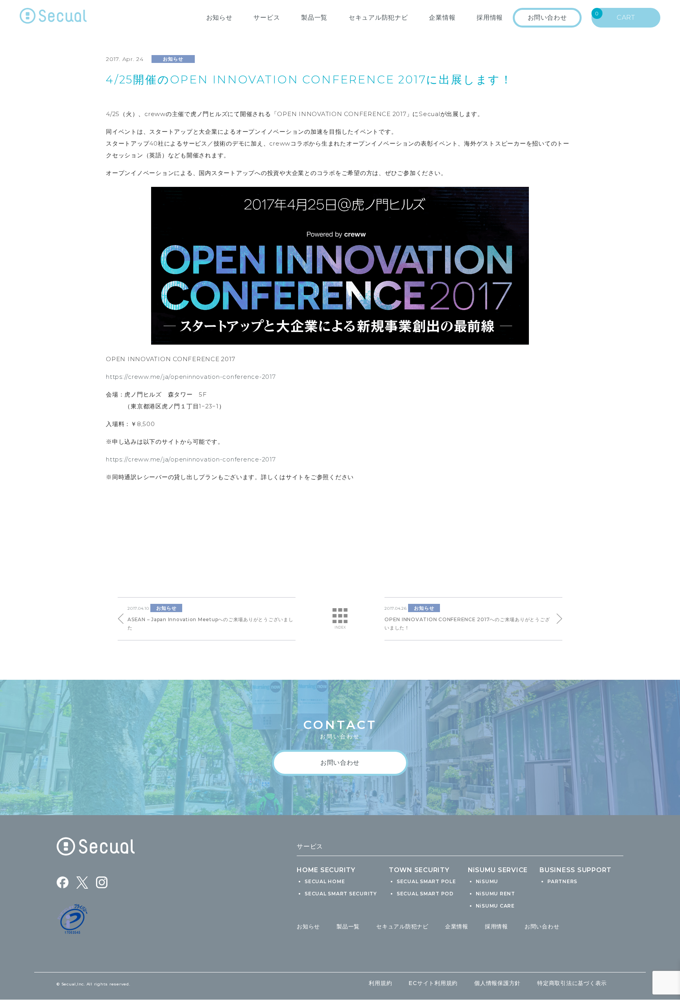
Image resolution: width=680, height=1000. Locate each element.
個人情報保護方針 (497, 983)
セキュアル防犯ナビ (378, 17)
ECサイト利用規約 (433, 983)
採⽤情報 (490, 17)
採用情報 (496, 926)
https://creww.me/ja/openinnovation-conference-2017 (191, 376)
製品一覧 (348, 926)
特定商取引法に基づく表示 (572, 983)
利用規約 (380, 983)
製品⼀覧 (314, 17)
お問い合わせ (542, 926)
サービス (266, 17)
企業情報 (442, 17)
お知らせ (219, 17)
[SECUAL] (53, 18)
